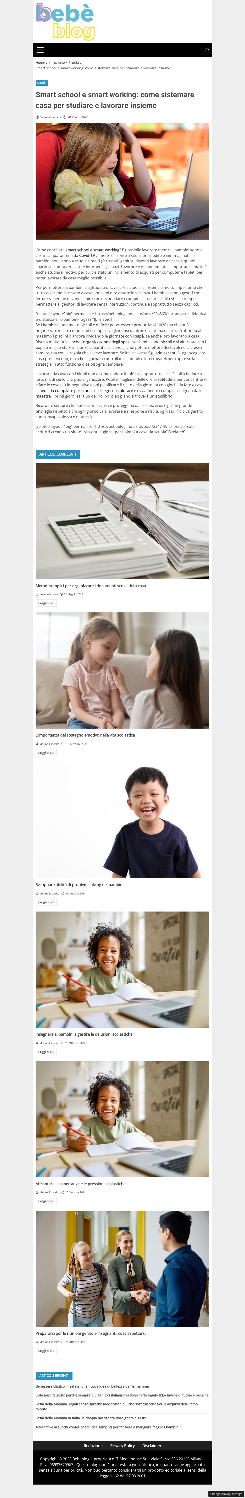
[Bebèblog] (65, 21)
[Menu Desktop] (40, 50)
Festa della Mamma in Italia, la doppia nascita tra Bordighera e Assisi (91, 1418)
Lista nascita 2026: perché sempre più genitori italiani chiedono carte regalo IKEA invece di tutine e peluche (122, 1395)
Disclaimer (151, 1445)
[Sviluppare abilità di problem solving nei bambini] (122, 820)
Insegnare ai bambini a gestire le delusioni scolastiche (84, 1034)
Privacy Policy (122, 1445)
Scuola (41, 82)
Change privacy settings (226, 1494)
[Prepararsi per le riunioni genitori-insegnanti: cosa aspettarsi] (122, 1269)
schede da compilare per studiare (66, 390)
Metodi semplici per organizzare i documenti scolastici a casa (91, 585)
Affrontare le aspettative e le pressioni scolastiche (81, 1183)
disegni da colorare (115, 390)
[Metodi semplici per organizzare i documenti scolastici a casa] (122, 521)
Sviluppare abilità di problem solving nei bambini (79, 884)
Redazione (93, 1445)
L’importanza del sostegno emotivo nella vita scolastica (85, 735)
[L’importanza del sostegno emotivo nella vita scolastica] (122, 670)
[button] (207, 50)
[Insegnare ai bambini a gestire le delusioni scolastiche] (122, 970)
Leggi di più (46, 603)
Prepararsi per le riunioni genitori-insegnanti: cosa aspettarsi (91, 1333)
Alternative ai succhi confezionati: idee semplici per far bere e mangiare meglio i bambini (107, 1427)
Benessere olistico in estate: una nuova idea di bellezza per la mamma (92, 1386)
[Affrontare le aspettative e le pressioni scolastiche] (122, 1119)
